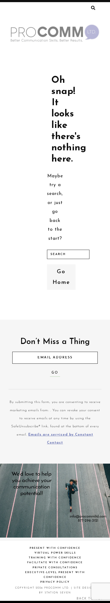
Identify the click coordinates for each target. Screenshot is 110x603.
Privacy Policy (55, 582)
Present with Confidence (55, 548)
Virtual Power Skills (55, 553)
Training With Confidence (55, 558)
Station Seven (58, 593)
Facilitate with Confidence (55, 562)
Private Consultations (55, 567)
